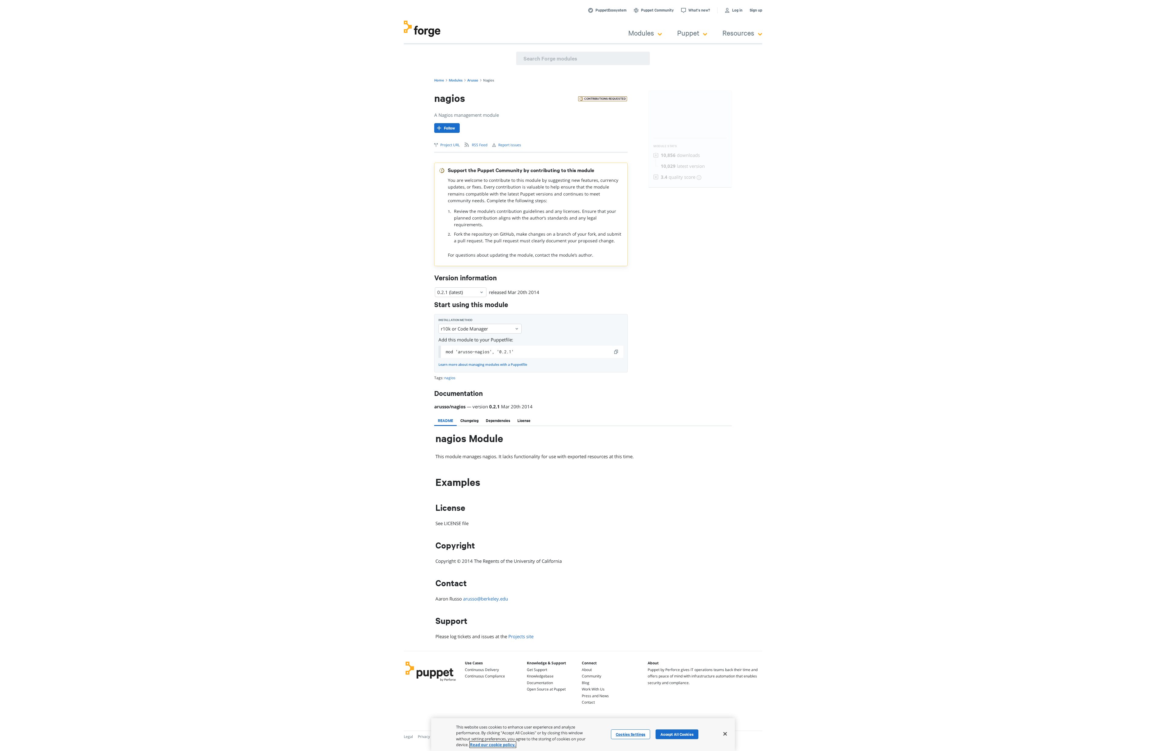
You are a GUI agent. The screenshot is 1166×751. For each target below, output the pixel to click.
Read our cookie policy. (493, 744)
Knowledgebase (540, 676)
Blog (585, 682)
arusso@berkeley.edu (485, 599)
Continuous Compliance (485, 676)
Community (591, 676)
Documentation (540, 682)
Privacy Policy (429, 736)
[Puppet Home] (431, 682)
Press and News (595, 695)
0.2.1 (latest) (450, 292)
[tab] (445, 420)
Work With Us (593, 689)
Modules (641, 32)
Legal (408, 736)
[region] (583, 734)
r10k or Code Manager (464, 329)
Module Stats (665, 146)
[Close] (725, 733)
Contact (588, 702)
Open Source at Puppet (546, 689)
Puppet (688, 32)
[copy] (616, 351)
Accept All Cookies (677, 734)
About (587, 669)
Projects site (521, 636)
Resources (738, 32)
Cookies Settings (630, 734)
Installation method (455, 320)
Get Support (537, 669)
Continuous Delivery (482, 669)
